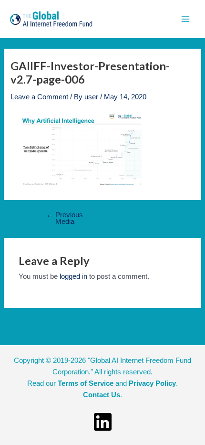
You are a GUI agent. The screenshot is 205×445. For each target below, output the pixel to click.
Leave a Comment (39, 97)
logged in (73, 276)
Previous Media (64, 218)
